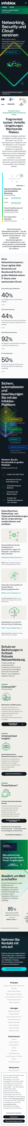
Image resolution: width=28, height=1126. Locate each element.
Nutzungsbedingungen (9, 1104)
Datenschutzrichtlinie (18, 1098)
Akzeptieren (14, 1117)
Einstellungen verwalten (14, 1113)
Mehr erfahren (6, 12)
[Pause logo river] (24, 101)
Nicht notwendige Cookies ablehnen (14, 1121)
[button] (26, 3)
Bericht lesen (10, 919)
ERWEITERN (19, 185)
